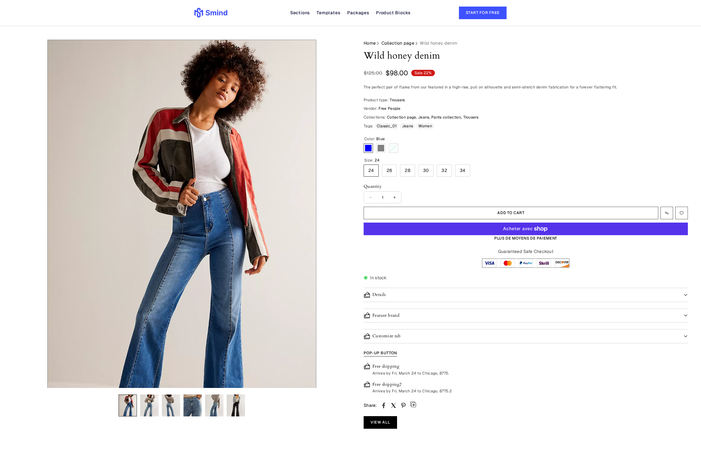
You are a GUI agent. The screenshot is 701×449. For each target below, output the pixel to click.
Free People (389, 108)
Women (425, 125)
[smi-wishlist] (666, 213)
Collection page (398, 43)
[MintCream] (393, 148)
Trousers (470, 117)
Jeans (423, 117)
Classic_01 (387, 125)
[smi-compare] (681, 213)
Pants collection (446, 117)
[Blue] (368, 148)
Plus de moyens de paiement (525, 238)
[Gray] (381, 148)
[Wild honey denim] (383, 405)
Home (370, 43)
